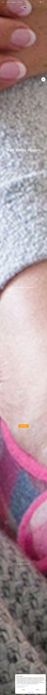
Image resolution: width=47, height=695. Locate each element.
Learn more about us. (20, 687)
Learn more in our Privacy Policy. (22, 685)
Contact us (20, 2)
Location (13, 2)
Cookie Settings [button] (30, 692)
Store (3, 2)
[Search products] (43, 79)
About (8, 2)
